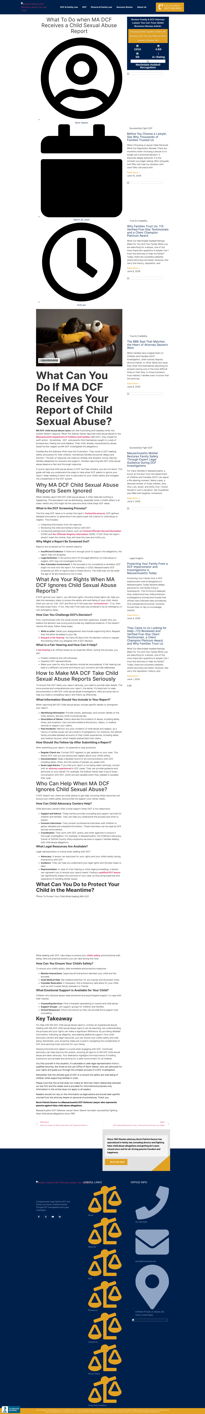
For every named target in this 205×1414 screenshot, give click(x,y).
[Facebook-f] (39, 1217)
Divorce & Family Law (101, 7)
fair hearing (44, 650)
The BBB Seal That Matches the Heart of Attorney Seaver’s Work (147, 345)
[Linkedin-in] (60, 1217)
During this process (95, 513)
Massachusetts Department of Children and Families (63, 437)
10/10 (137, 49)
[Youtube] (53, 1217)
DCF (84, 7)
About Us (141, 7)
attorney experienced (60, 768)
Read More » (133, 172)
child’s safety (93, 955)
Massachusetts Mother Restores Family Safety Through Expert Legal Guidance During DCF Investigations (142, 459)
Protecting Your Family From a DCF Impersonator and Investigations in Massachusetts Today (147, 568)
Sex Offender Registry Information (70, 534)
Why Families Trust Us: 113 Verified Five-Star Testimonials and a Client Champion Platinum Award (148, 231)
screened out (101, 603)
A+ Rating (158, 57)
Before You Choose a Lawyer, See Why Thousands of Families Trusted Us (147, 137)
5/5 (137, 57)
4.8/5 (158, 49)
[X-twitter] (46, 1217)
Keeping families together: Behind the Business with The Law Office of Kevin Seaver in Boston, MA (148, 36)
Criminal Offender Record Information (101, 531)
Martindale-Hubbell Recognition (148, 66)
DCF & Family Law (69, 7)
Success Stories (124, 7)
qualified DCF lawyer (110, 872)
